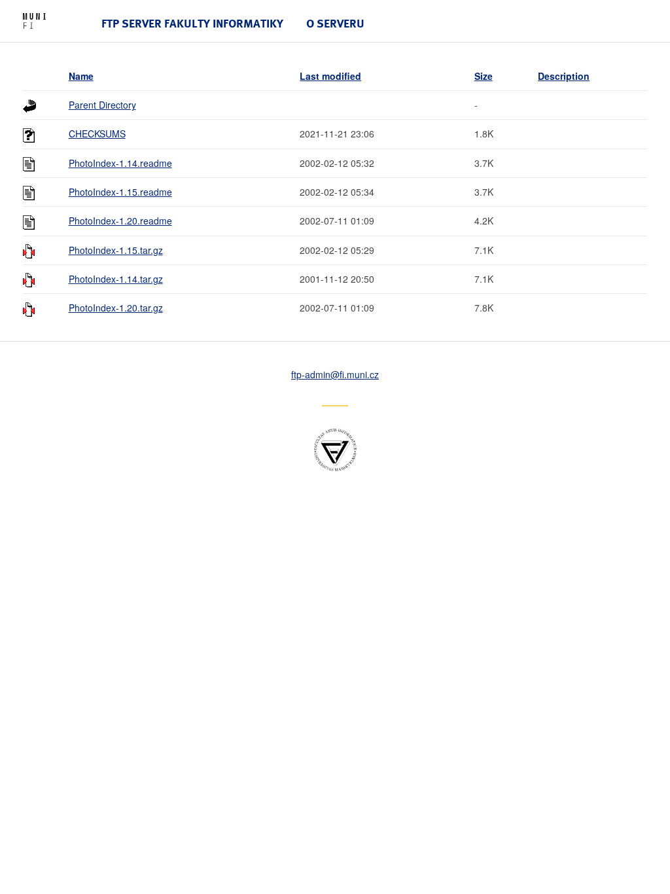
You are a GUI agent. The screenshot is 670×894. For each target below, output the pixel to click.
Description (564, 75)
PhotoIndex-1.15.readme (120, 191)
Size (483, 75)
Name (81, 75)
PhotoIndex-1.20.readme (120, 220)
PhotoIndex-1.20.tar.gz (116, 307)
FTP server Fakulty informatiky (192, 23)
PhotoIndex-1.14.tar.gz (116, 278)
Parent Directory (102, 104)
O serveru (335, 23)
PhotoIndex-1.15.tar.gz (116, 250)
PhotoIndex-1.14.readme (120, 163)
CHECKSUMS (97, 133)
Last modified (330, 75)
